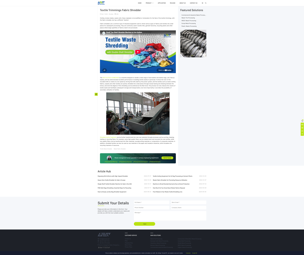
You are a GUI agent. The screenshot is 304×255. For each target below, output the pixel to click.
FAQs (126, 240)
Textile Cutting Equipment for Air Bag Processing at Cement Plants (172, 176)
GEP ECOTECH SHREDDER (111, 77)
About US (183, 3)
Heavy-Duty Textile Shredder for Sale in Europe (111, 180)
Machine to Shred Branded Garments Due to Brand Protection (171, 184)
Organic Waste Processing (185, 247)
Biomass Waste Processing (157, 245)
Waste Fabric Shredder (120, 149)
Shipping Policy (129, 243)
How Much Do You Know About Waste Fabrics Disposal (169, 188)
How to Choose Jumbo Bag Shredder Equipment (112, 192)
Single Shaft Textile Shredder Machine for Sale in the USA (115, 184)
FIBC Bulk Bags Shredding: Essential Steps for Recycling (114, 188)
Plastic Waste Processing (189, 26)
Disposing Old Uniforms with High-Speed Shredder (113, 176)
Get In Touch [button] (167, 158)
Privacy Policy (128, 247)
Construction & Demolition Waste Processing (189, 238)
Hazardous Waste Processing (158, 243)
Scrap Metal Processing (189, 23)
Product (149, 3)
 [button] (205, 3)
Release (172, 3)
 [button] (202, 3)
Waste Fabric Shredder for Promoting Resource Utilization (170, 180)
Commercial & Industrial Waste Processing (194, 15)
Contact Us (128, 238)
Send (144, 224)
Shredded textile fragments (108, 137)
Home (139, 3)
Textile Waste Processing (184, 243)
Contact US (193, 3)
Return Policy (128, 245)
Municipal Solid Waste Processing (159, 241)
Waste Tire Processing (188, 18)
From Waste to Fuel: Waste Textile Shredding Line (167, 192)
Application (162, 3)
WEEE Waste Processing (189, 20)
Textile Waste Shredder (106, 149)
